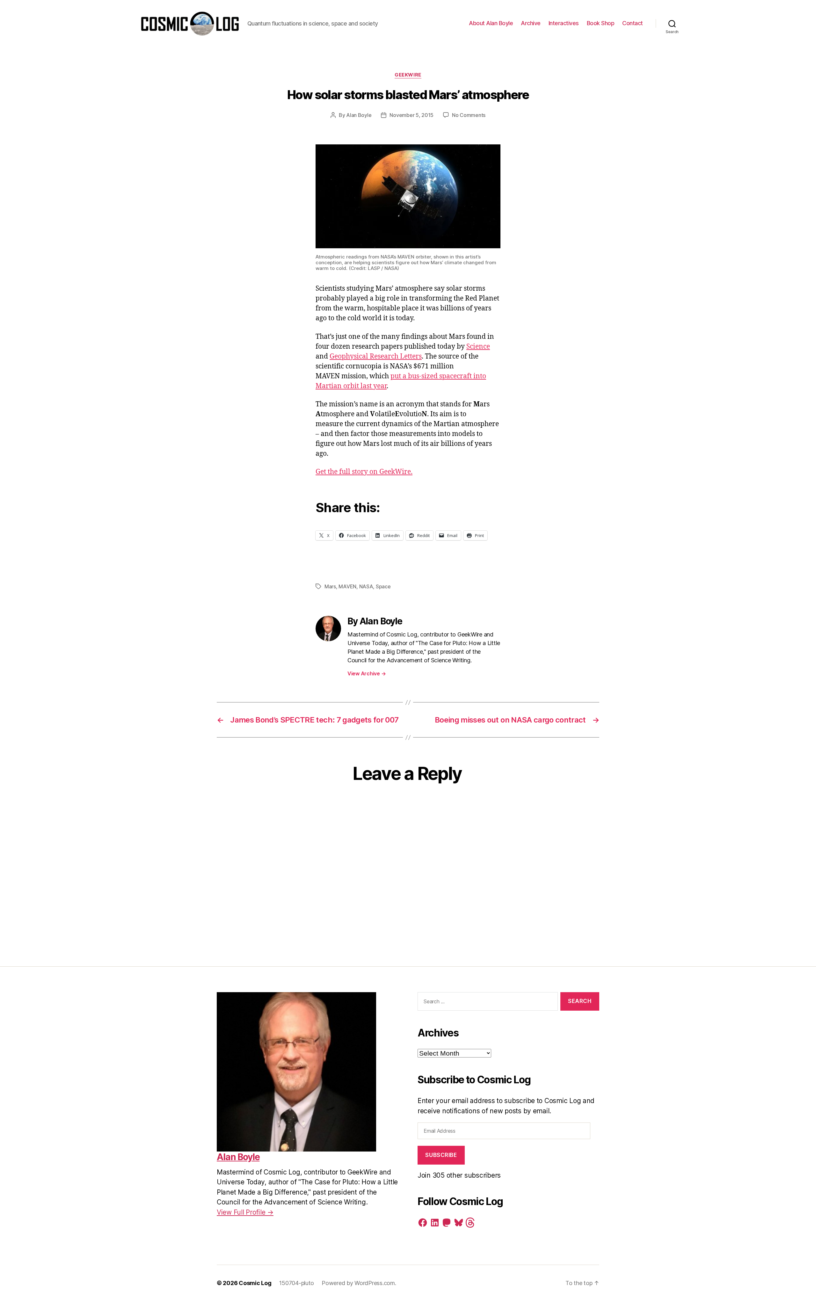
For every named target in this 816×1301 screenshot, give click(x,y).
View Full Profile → (245, 1212)
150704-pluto (296, 1283)
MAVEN (347, 586)
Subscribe (441, 1155)
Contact (632, 23)
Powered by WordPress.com (358, 1283)
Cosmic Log (255, 1283)
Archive (531, 23)
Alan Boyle (358, 115)
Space (383, 586)
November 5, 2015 (411, 115)
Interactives (564, 23)
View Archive (366, 673)
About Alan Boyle (491, 23)
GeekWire (408, 75)
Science (478, 346)
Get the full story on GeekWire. (364, 472)
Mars (330, 586)
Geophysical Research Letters (376, 356)
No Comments (468, 115)
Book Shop (601, 23)
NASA (366, 586)
